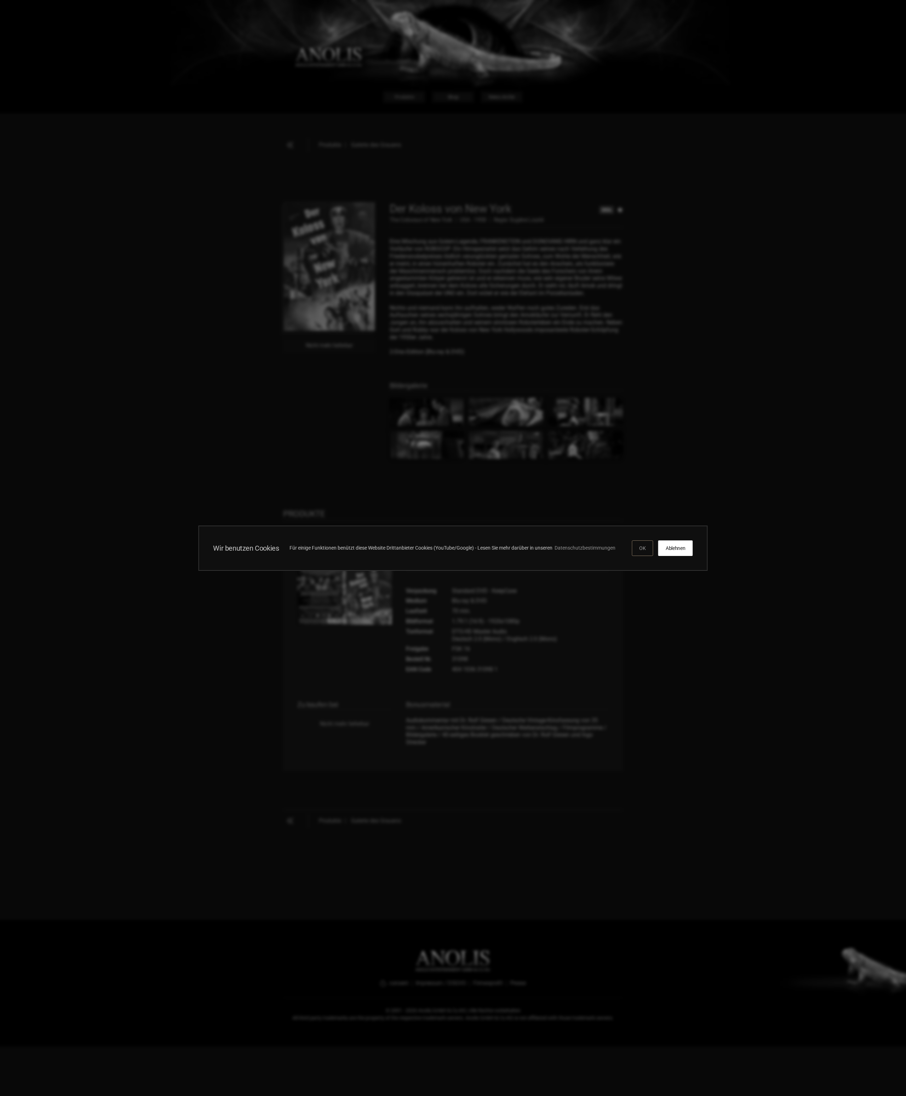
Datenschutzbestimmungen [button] (586, 548)
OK (642, 548)
